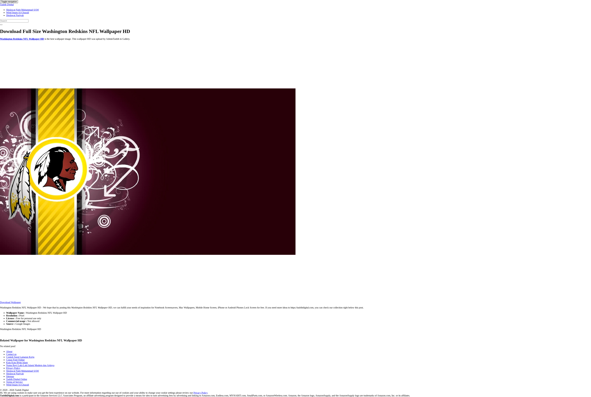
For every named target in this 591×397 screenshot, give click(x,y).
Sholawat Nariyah (15, 15)
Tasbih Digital (7, 4)
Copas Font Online (15, 359)
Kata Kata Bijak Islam (17, 362)
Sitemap (10, 376)
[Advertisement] (92, 64)
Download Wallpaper (10, 302)
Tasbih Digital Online (16, 379)
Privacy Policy (13, 368)
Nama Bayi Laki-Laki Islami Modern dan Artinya (30, 365)
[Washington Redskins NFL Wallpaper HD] (148, 254)
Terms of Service (14, 382)
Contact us (11, 354)
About (9, 351)
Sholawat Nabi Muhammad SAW (22, 9)
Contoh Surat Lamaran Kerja (20, 357)
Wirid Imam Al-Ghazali (17, 12)
